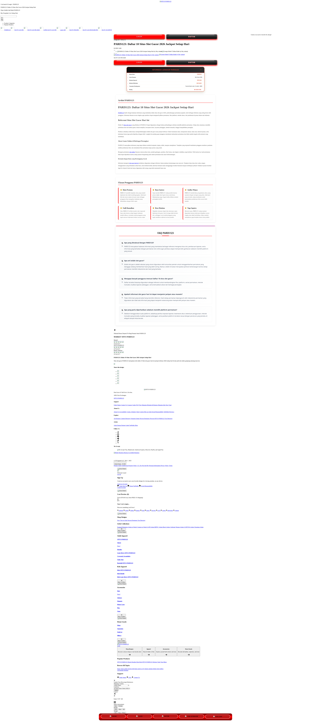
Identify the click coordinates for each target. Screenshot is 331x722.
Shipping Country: (119, 683)
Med (120, 709)
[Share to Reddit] (118, 381)
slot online (132, 152)
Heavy (123, 712)
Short (115, 709)
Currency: (116, 687)
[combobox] (9, 16)
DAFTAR (191, 36)
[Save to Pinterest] (118, 379)
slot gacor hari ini (134, 163)
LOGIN (139, 36)
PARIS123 (121, 113)
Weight (116, 711)
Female (120, 706)
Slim (115, 712)
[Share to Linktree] (118, 376)
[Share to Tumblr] (118, 383)
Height (115, 707)
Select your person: (119, 704)
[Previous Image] (116, 53)
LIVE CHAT (219, 716)
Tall (123, 709)
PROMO (114, 716)
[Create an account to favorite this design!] (114, 50)
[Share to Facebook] (118, 374)
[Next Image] (114, 53)
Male (115, 706)
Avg (119, 712)
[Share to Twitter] (118, 371)
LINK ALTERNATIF (192, 716)
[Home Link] (123, 645)
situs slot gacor (128, 125)
